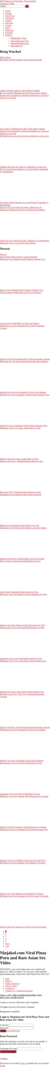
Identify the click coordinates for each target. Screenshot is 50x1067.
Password (4, 1028)
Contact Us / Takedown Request (19, 991)
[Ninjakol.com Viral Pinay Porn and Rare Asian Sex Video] (20, 3)
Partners (8, 35)
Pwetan (8, 13)
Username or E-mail (8, 1048)
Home (8, 11)
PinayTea (9, 23)
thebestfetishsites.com (20, 43)
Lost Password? (13, 1031)
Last (7, 946)
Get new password (8, 1052)
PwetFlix (9, 33)
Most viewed (16, 257)
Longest (26, 257)
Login (3, 1031)
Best (9, 257)
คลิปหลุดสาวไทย (18, 38)
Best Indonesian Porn (20, 41)
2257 (7, 979)
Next (7, 944)
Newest (3, 254)
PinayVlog (9, 16)
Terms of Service (12, 983)
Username (4, 1025)
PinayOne (9, 30)
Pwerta (8, 25)
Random (33, 257)
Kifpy (7, 28)
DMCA (8, 981)
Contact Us (10, 988)
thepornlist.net (17, 46)
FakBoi (8, 21)
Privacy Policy (11, 986)
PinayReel (9, 18)
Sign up (23, 1063)
